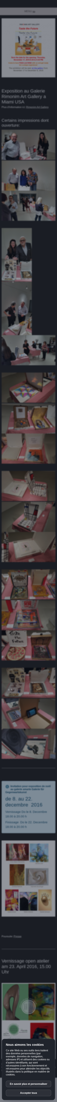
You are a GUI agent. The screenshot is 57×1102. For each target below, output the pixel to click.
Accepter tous (28, 1093)
